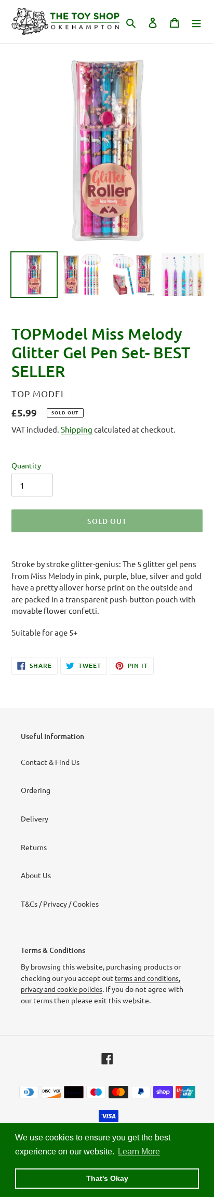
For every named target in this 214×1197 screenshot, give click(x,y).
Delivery (34, 818)
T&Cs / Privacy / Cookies (60, 903)
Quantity (26, 465)
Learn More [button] (139, 1151)
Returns (34, 847)
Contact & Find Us (50, 761)
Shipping (76, 429)
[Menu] (196, 21)
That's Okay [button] (107, 1178)
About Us (36, 875)
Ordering (35, 790)
